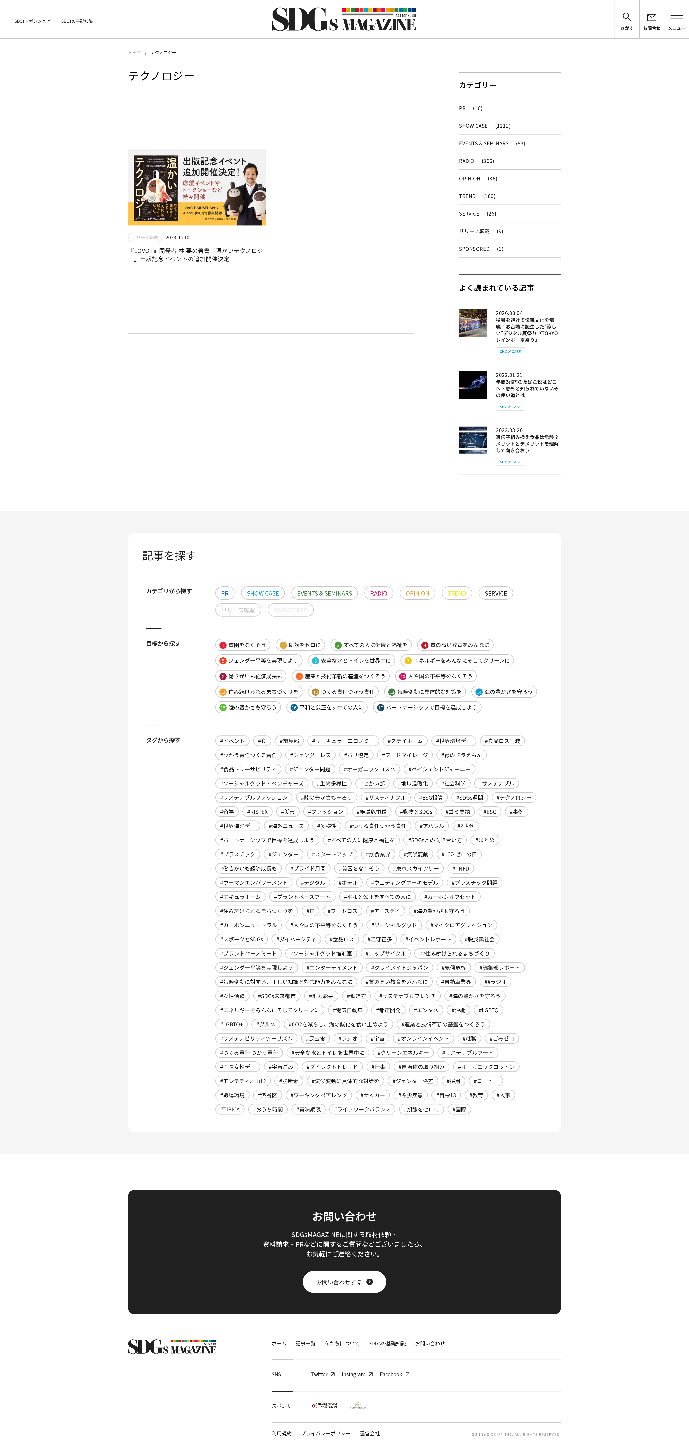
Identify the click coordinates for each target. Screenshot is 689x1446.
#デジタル (313, 882)
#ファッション (325, 811)
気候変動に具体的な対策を (426, 691)
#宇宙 (378, 1038)
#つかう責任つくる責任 (248, 755)
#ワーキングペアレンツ (318, 1095)
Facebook (391, 1374)
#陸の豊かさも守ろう (326, 797)
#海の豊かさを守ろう (475, 996)
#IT (310, 911)
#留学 (227, 811)
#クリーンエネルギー (403, 1052)
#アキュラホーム (240, 896)
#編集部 (289, 741)
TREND (477, 195)
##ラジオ (495, 982)
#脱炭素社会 (480, 939)
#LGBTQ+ (231, 1024)
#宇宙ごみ (281, 1067)
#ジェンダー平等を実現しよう (256, 967)
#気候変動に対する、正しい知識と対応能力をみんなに (286, 982)
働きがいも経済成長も (252, 676)
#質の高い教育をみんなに (397, 982)
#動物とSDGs (416, 811)
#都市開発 (388, 1010)
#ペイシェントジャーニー (440, 769)
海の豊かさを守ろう (505, 691)
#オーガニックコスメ (369, 769)
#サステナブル (496, 783)
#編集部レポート (499, 967)
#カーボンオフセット (450, 896)
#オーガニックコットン (486, 1067)
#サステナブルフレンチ (407, 996)
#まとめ (485, 840)
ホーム (279, 1343)
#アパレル (432, 826)
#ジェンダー (284, 854)
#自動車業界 (456, 982)
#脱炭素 (288, 1081)
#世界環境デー (454, 741)
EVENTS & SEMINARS (492, 143)
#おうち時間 (268, 1109)
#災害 (288, 811)
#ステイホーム (405, 741)
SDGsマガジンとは (32, 21)
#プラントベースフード (302, 896)
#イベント (232, 741)
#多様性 (326, 826)
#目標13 (446, 1095)
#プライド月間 (308, 868)
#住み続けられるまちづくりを (256, 911)
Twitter (319, 1374)
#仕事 (378, 1067)
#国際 (459, 1109)
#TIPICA (230, 1109)
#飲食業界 (378, 854)
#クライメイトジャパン (399, 967)
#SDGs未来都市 (277, 996)
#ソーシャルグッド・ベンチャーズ (262, 783)
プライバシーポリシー (326, 1433)
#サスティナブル (386, 797)
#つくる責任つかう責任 (378, 826)
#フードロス (343, 911)
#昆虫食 (315, 1038)
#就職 (469, 1038)
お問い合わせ (430, 1343)
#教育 (476, 1095)
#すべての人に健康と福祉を (361, 840)
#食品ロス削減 (502, 741)
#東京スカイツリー (416, 868)
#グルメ (265, 1024)
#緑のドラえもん (461, 755)
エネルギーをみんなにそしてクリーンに (458, 660)
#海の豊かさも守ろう (439, 911)
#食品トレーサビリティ (248, 769)
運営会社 (370, 1433)
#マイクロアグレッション (461, 925)
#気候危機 (454, 967)
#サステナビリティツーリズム (256, 1038)
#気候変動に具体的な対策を (345, 1081)
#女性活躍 (232, 996)
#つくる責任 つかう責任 (249, 1052)
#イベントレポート (428, 939)
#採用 (453, 1081)
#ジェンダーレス (310, 755)
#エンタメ (426, 1010)
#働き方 (356, 996)
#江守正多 (379, 939)
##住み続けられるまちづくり (454, 953)
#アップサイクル (385, 953)
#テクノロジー (513, 797)
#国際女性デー (238, 1067)
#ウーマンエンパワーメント (254, 882)
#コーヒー (486, 1081)
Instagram (353, 1374)
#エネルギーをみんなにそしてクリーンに (270, 1010)
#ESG (489, 811)
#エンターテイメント (332, 967)
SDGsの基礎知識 (77, 21)
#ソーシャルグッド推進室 (321, 953)
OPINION (478, 178)
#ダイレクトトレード (332, 1067)
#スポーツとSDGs (241, 939)
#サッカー (372, 1095)
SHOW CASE (485, 125)
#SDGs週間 (469, 797)
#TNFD (460, 868)
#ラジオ (347, 1038)
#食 (262, 741)
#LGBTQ (489, 1010)
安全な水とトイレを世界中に (353, 660)
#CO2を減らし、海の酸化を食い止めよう (338, 1024)
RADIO (476, 160)
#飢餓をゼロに (421, 1109)
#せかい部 (372, 783)
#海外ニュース (286, 826)
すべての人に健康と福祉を (372, 645)
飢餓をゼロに (301, 645)
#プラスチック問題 (475, 882)
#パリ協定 (356, 755)
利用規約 (282, 1433)
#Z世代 (465, 826)
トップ (134, 52)
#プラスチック (237, 854)
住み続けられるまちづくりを (259, 691)
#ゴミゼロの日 (459, 854)
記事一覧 (306, 1343)
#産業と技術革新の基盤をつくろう (443, 1024)
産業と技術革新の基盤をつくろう (342, 676)
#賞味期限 (308, 1109)
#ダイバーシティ (296, 939)
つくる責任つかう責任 (344, 691)
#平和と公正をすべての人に (377, 896)
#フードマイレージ (405, 755)
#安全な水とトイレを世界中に (327, 1052)
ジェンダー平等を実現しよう (260, 660)
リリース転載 (481, 231)
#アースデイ (385, 911)
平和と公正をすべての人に (328, 707)
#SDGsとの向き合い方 (435, 840)
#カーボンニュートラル (248, 925)
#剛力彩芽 (321, 996)
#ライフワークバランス (362, 1109)
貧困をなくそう (244, 645)
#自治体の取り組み (422, 1067)
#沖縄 (458, 1010)
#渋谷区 (267, 1095)
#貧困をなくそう (359, 868)
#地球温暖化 (413, 783)
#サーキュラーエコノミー (343, 741)
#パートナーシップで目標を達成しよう (267, 840)
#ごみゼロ (502, 1038)
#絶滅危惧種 (372, 811)
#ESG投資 (431, 797)
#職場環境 (232, 1095)
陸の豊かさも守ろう (249, 707)
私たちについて (342, 1343)
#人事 (503, 1095)
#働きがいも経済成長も (248, 868)
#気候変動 (416, 854)
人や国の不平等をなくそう (436, 676)
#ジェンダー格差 (413, 1081)
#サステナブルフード (468, 1052)
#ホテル (348, 882)
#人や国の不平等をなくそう (324, 925)
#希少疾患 (410, 1095)
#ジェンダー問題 (310, 769)
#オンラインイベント (423, 1038)
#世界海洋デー (238, 826)
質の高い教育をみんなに (457, 645)
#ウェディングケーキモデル (404, 882)
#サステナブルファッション (254, 797)
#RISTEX (257, 811)
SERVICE (477, 213)
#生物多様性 (332, 783)
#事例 (517, 811)
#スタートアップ (332, 854)
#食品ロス (342, 939)
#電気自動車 (348, 1010)
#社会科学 (453, 783)
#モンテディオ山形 (243, 1081)
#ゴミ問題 (458, 811)
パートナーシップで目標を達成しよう (427, 707)
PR (470, 108)
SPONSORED (481, 248)
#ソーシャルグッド (394, 925)
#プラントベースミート (248, 953)
